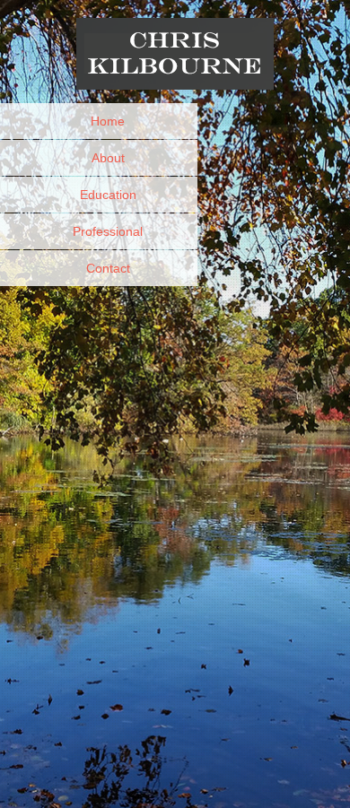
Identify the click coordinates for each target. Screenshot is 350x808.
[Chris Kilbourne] (175, 66)
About (108, 158)
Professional (108, 231)
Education (108, 194)
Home (108, 121)
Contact (108, 268)
